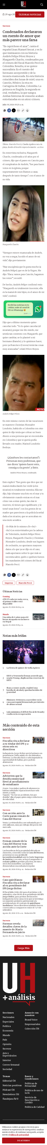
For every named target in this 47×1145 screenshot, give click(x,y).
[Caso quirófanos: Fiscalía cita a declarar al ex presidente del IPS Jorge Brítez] (38, 879)
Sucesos (6, 26)
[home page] (23, 4)
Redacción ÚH (30, 765)
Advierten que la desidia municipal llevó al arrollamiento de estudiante (16, 780)
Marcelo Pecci (25, 583)
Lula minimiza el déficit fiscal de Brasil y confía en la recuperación (25, 713)
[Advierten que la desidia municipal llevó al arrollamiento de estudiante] (38, 775)
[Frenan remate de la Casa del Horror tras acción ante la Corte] (38, 840)
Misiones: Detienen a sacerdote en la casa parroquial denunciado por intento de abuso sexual (25, 702)
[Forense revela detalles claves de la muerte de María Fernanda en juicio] (38, 923)
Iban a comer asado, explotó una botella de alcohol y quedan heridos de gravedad (24, 690)
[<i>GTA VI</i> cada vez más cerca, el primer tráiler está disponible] (38, 599)
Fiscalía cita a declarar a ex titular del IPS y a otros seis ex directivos (16, 745)
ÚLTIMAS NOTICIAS (30, 14)
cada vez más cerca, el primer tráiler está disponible (15, 601)
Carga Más (24, 948)
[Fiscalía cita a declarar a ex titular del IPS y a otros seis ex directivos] (38, 740)
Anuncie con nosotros (32, 1014)
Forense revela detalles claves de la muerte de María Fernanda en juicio (15, 928)
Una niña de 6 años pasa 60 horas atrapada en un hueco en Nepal (16, 619)
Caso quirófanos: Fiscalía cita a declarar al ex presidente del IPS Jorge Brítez (16, 884)
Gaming (6, 596)
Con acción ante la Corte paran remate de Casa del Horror (16, 816)
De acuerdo (23, 1140)
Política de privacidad (19, 1135)
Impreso (9, 583)
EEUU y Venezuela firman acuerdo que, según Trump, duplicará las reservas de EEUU (25, 678)
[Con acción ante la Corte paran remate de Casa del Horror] (38, 812)
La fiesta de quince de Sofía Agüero (23, 668)
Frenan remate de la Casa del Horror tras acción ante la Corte (15, 843)
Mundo (6, 614)
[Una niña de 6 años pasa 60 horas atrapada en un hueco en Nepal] (38, 617)
